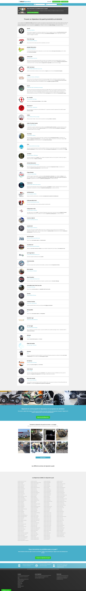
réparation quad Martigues (47, 482)
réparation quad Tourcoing (60, 520)
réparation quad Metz (46, 487)
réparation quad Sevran (60, 510)
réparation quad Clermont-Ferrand (35, 487)
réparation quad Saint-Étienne (60, 493)
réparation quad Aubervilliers (21, 498)
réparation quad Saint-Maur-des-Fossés (62, 498)
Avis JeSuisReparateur (21, 586)
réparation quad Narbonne (47, 500)
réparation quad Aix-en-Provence (22, 481)
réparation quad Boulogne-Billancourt (22, 515)
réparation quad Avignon (21, 501)
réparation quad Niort (46, 505)
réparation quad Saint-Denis (60, 491)
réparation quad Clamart (34, 486)
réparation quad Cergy (21, 531)
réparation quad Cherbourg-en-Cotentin (36, 482)
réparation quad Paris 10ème (47, 512)
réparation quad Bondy (21, 512)
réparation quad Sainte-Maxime (61, 492)
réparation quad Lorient (34, 535)
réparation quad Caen (20, 522)
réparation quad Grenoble (34, 510)
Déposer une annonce (57, 1)
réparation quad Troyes (60, 522)
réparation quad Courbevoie (34, 493)
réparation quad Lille (33, 531)
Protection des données (21, 580)
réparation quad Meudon (47, 488)
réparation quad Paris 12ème (47, 515)
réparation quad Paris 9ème (47, 530)
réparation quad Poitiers (47, 535)
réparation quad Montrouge (47, 493)
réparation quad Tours (59, 521)
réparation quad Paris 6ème (47, 527)
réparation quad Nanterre (47, 497)
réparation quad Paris (46, 511)
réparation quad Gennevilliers (34, 507)
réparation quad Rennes (60, 481)
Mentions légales (20, 583)
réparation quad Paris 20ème (47, 525)
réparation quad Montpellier (47, 491)
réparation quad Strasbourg (60, 511)
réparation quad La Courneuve (35, 516)
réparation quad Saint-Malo (60, 497)
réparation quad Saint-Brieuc (60, 488)
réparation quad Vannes (60, 526)
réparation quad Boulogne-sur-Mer (22, 516)
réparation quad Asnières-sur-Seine (22, 496)
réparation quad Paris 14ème (47, 517)
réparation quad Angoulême (21, 488)
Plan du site (19, 587)
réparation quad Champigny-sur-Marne (23, 536)
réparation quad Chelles (34, 481)
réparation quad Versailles (60, 530)
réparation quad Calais (21, 525)
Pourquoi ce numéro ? (49, 562)
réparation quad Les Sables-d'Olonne (35, 527)
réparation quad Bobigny (21, 511)
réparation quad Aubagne (21, 497)
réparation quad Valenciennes (60, 525)
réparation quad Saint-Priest (60, 502)
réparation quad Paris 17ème (47, 521)
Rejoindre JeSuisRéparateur (43, 417)
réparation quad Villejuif (60, 531)
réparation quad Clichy (34, 488)
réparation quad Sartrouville (60, 507)
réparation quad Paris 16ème (47, 520)
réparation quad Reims (47, 539)
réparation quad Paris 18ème (47, 522)
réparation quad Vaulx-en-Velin (61, 527)
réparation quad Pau (46, 531)
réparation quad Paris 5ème (47, 526)
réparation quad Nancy (47, 496)
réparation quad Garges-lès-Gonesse (35, 506)
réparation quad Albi (20, 483)
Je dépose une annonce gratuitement (32, 12)
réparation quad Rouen (60, 486)
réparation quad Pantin (47, 510)
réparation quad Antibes (21, 491)
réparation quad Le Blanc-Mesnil (35, 522)
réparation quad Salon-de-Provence (61, 505)
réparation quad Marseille (47, 481)
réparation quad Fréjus (34, 505)
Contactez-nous (20, 582)
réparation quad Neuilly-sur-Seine (48, 501)
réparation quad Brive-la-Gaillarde (22, 520)
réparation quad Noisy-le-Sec (47, 507)
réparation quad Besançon (21, 506)
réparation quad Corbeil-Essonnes (35, 492)
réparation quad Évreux (34, 501)
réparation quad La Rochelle (34, 517)
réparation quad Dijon (33, 496)
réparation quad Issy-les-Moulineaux (35, 512)
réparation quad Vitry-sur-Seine (61, 536)
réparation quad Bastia (21, 502)
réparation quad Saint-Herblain (61, 496)
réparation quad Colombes (34, 491)
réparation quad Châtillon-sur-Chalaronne (23, 540)
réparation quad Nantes (47, 498)
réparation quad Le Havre (34, 525)
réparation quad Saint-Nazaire (60, 500)
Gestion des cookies (20, 581)
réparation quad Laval (33, 521)
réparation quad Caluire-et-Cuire (22, 526)
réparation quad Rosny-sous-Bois (61, 483)
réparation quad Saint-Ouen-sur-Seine (61, 501)
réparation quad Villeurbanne (60, 534)
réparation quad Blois (20, 510)
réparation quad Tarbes (60, 515)
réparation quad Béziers (21, 507)
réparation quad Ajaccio (21, 482)
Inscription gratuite (65, 1)
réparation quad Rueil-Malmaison (61, 487)
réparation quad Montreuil (47, 492)
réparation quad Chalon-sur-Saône (22, 534)
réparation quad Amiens (21, 486)
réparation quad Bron (20, 521)
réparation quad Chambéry (21, 535)
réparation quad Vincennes (60, 535)
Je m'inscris (43, 457)
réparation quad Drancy (34, 497)
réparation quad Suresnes (60, 512)
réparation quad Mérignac (47, 486)
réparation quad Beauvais (21, 505)
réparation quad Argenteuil (21, 493)
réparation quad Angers (21, 487)
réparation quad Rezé (59, 482)
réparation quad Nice (46, 502)
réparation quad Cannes (21, 527)
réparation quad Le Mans (34, 526)
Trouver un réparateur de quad (43, 557)
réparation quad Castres (21, 530)
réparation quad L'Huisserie (34, 530)
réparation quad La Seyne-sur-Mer (35, 520)
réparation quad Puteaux (47, 536)
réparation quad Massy (47, 483)
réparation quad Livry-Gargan (34, 534)
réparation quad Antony (21, 492)
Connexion (49, 1)
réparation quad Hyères (34, 511)
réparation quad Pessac (47, 534)
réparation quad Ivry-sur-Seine (34, 515)
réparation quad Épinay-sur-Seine (35, 500)
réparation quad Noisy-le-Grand (48, 506)
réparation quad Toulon (60, 517)
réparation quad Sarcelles (60, 506)
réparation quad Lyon (33, 536)
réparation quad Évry (33, 502)
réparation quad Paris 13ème (47, 516)
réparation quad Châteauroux (21, 539)
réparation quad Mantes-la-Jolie (35, 539)
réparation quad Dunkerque (34, 498)
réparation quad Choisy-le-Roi (34, 483)
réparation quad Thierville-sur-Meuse (61, 516)
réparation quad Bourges (21, 517)
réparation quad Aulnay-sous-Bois (22, 500)
